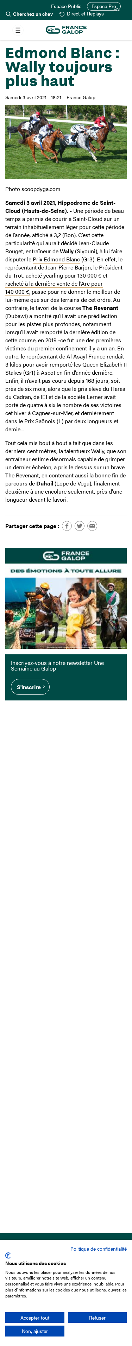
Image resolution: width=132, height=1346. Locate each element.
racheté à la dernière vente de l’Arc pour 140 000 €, (54, 287)
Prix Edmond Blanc (56, 259)
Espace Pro (104, 6)
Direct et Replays (85, 14)
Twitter (79, 526)
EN (116, 9)
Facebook (67, 526)
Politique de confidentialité (98, 1248)
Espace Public (66, 6)
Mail (92, 526)
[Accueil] (66, 30)
